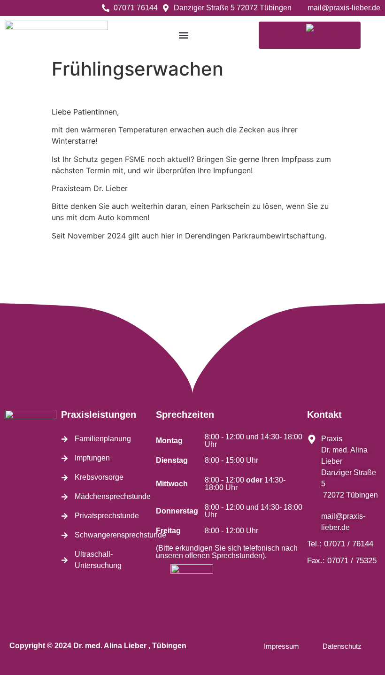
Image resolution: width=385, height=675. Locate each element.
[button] (183, 35)
